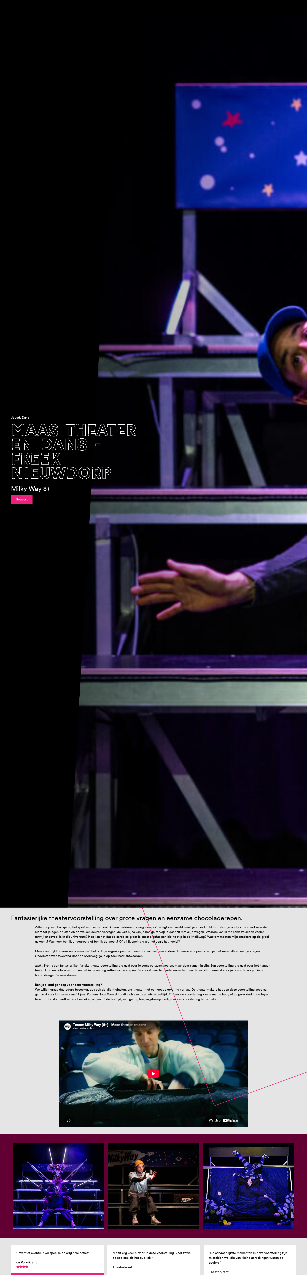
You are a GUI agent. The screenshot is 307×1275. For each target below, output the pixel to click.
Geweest (22, 499)
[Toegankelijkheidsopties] (301, 5)
